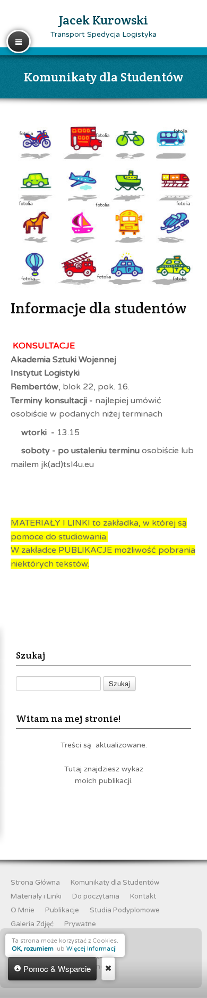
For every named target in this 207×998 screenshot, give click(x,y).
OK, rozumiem (33, 948)
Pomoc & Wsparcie (56, 968)
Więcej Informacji (91, 948)
